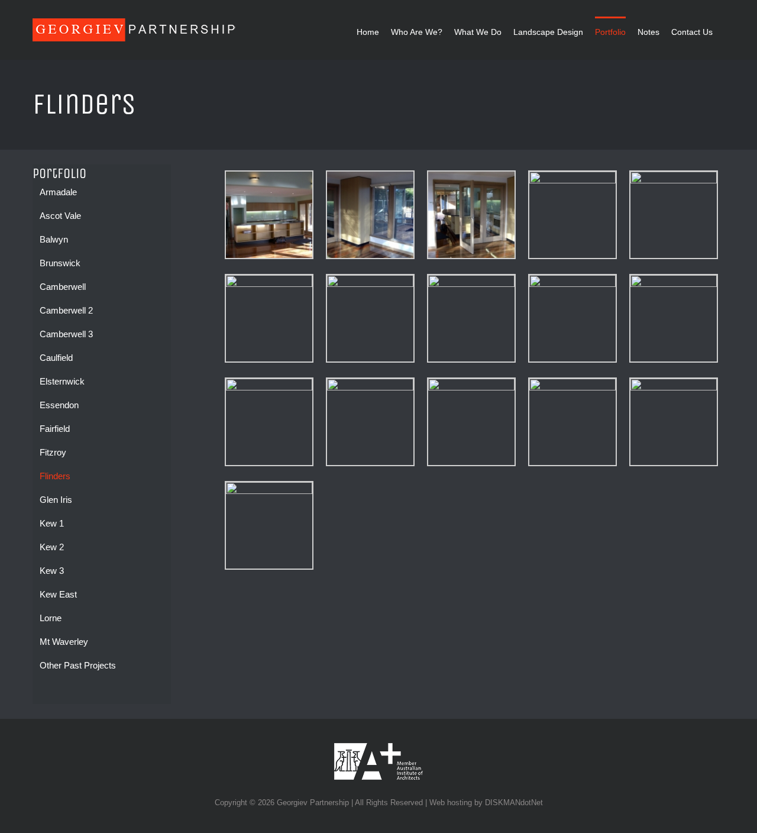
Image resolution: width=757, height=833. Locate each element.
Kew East (58, 594)
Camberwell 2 (66, 310)
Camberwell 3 (66, 334)
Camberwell (63, 287)
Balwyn (54, 239)
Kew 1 (52, 523)
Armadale (58, 192)
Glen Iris (56, 500)
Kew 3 (52, 571)
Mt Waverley (64, 642)
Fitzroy (53, 452)
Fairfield (55, 429)
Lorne (51, 618)
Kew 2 (52, 547)
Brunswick (60, 263)
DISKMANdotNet (514, 802)
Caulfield (56, 358)
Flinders (55, 476)
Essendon (59, 405)
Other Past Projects (78, 665)
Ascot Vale (60, 216)
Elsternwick (62, 381)
